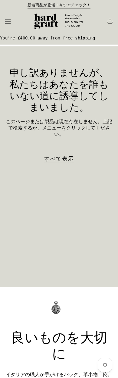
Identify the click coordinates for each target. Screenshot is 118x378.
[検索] (17, 21)
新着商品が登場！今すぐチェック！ (59, 5)
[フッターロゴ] (59, 311)
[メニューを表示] (8, 21)
